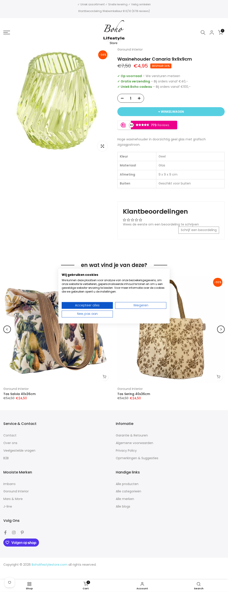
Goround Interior (16, 389)
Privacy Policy (126, 451)
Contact (9, 435)
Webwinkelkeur (112, 11)
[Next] (221, 329)
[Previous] (7, 329)
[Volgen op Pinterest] (22, 532)
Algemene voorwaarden (134, 443)
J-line (7, 506)
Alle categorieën (128, 491)
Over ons (10, 443)
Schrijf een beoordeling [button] (199, 230)
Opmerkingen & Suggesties (137, 458)
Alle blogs (123, 506)
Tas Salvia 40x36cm (19, 394)
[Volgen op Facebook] (5, 532)
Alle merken (125, 499)
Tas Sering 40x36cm (133, 394)
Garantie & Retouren (132, 435)
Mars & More (13, 499)
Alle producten (127, 484)
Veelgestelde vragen (19, 451)
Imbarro (9, 484)
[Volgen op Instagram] (14, 532)
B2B (6, 458)
